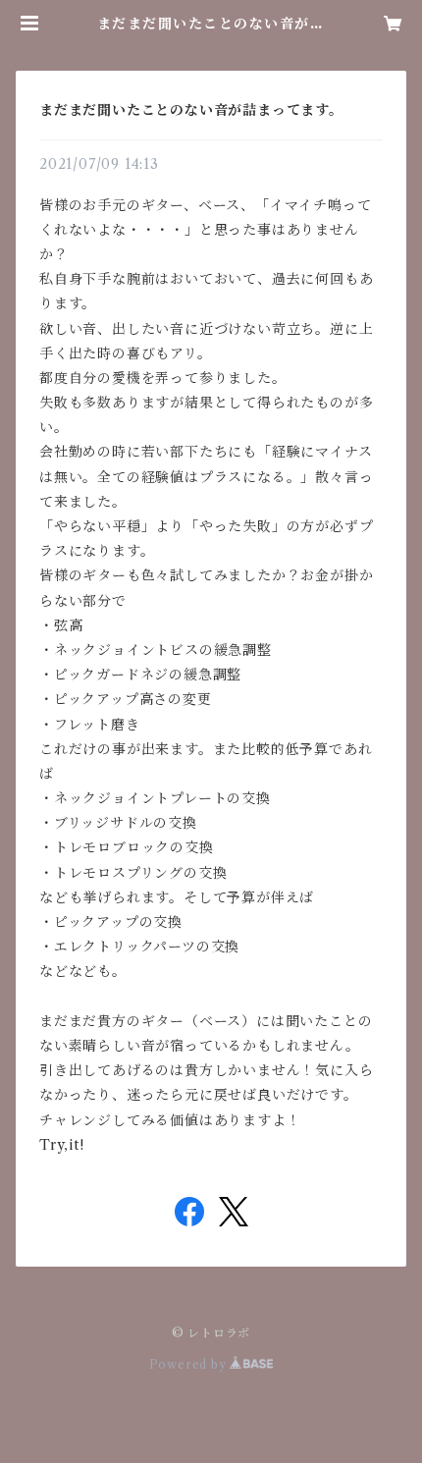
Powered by (190, 1364)
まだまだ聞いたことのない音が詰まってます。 (191, 110)
